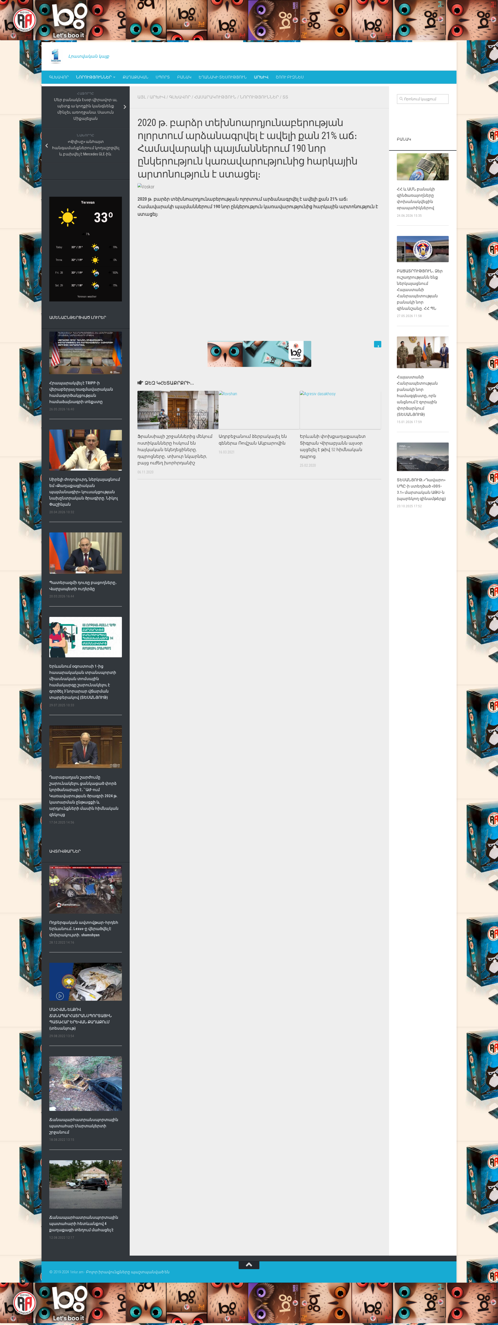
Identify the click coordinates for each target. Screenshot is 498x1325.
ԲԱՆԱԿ (184, 77)
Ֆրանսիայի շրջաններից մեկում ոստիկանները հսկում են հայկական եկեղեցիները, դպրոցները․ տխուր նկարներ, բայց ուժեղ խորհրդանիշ (174, 449)
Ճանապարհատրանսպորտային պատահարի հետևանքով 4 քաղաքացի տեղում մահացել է (83, 1223)
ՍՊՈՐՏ (163, 77)
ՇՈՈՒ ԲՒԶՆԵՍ (290, 77)
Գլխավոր (59, 77)
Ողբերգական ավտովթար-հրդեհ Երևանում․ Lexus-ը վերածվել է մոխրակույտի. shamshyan (83, 928)
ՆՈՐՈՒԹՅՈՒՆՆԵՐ (94, 77)
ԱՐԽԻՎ (261, 77)
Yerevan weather (87, 296)
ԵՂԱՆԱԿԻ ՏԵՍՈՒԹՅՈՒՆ (223, 77)
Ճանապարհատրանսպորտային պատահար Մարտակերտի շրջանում (83, 1126)
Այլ (141, 97)
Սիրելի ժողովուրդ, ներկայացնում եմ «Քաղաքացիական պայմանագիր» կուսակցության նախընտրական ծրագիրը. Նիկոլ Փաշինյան (84, 492)
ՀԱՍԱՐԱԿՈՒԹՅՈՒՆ (215, 97)
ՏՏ (285, 97)
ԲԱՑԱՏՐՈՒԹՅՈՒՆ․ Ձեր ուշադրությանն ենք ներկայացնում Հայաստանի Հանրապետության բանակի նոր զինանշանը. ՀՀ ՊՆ (420, 290)
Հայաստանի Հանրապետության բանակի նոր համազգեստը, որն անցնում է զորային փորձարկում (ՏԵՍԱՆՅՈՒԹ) (417, 396)
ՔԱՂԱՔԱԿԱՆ (135, 77)
